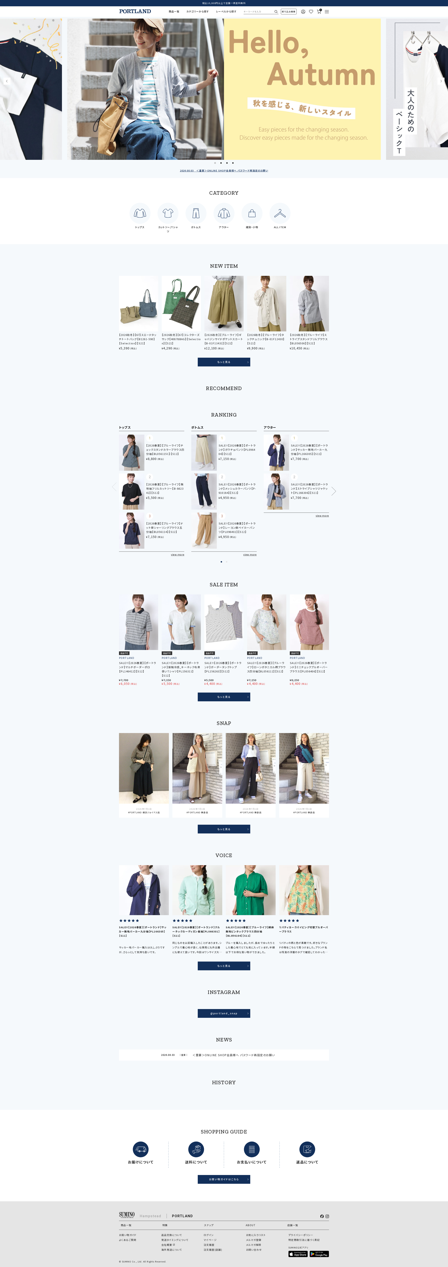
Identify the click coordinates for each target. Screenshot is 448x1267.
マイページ (210, 1240)
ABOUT (250, 1225)
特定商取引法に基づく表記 (304, 1240)
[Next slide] (441, 81)
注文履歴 (209, 1244)
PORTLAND (182, 1216)
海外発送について (171, 1249)
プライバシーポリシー (300, 1235)
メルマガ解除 (253, 1244)
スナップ (209, 1225)
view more (177, 554)
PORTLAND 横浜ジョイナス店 (145, 812)
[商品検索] (289, 11)
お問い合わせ (254, 1249)
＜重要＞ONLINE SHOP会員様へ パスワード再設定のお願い (224, 170)
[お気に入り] (311, 11)
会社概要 (166, 1244)
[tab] (215, 163)
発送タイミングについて (175, 1240)
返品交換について (171, 1235)
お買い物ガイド (127, 1235)
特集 (165, 1225)
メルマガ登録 (253, 1240)
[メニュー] (327, 11)
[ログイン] (303, 11)
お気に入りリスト (256, 1235)
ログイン (209, 1235)
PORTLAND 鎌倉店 (198, 812)
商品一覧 (174, 11)
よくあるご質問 (127, 1240)
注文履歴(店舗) (213, 1249)
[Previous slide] (7, 81)
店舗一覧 (292, 1225)
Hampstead (150, 1216)
